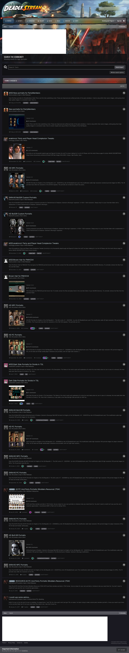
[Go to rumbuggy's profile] (6, 139)
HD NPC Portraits (16, 168)
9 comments (25, 191)
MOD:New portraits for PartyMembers (24, 93)
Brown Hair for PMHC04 (19, 276)
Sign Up (119, 21)
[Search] (125, 9)
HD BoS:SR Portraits (17, 535)
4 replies (24, 574)
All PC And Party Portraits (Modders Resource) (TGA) (38, 489)
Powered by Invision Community (119, 643)
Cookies (26, 642)
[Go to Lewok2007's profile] (6, 365)
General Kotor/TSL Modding (36, 599)
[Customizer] (124, 20)
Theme (4, 642)
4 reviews (38, 358)
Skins (23, 170)
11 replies (25, 607)
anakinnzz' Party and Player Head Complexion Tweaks (31, 138)
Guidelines (25, 650)
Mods (23, 111)
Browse (9, 21)
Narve (10, 95)
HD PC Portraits (15, 335)
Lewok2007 (12, 366)
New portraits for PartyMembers (22, 109)
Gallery (41, 21)
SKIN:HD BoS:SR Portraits (19, 410)
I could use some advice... (19, 597)
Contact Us (19, 642)
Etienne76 (11, 199)
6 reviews (34, 191)
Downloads (31, 21)
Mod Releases (27, 95)
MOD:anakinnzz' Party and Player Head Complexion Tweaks (34, 243)
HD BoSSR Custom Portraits (20, 214)
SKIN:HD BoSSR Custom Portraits (23, 197)
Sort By (122, 86)
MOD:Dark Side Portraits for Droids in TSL (26, 364)
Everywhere (118, 8)
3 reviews (25, 328)
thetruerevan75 (13, 491)
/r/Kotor (67, 21)
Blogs (50, 21)
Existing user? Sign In (108, 21)
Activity (19, 21)
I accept (122, 649)
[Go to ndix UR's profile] (6, 169)
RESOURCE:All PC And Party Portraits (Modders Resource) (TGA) (43, 581)
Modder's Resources (32, 491)
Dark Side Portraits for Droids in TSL (24, 381)
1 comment (24, 512)
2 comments (28, 358)
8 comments (28, 161)
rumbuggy (12, 140)
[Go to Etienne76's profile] (6, 198)
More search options (118, 72)
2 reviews (37, 161)
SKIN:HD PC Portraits (17, 473)
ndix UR (11, 170)
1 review (35, 449)
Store (76, 21)
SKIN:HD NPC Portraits (18, 456)
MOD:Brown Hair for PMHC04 (21, 260)
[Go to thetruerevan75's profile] (6, 490)
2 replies (25, 420)
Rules (58, 21)
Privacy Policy (11, 642)
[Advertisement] (34, 41)
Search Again (119, 67)
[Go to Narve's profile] (6, 94)
